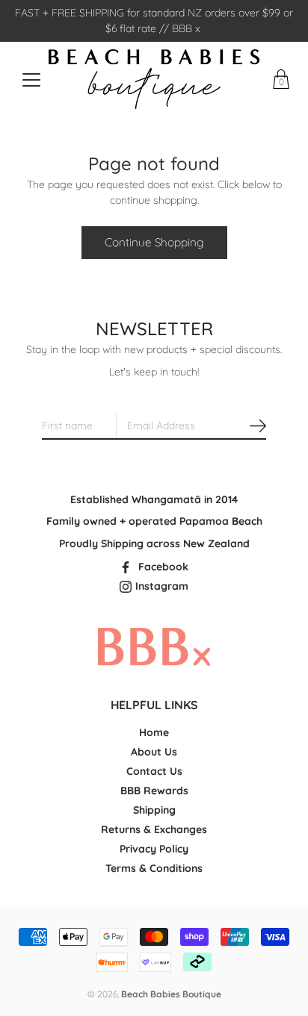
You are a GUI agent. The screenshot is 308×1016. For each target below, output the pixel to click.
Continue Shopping (154, 242)
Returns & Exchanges (154, 829)
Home (154, 732)
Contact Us (154, 771)
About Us (154, 751)
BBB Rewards (154, 790)
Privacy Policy (154, 849)
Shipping (154, 810)
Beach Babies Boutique (171, 994)
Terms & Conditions (154, 868)
